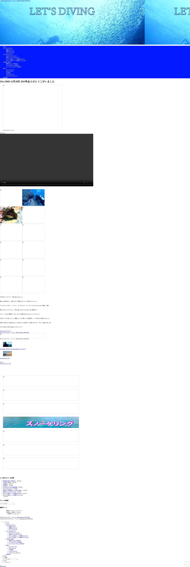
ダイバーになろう (10, 525)
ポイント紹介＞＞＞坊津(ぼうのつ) (12, 493)
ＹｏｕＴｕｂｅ (13, 546)
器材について (12, 526)
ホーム (8, 523)
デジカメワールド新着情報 (10, 487)
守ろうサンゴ (12, 548)
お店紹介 (5, 485)
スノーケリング (13, 529)
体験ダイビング (13, 528)
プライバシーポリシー (15, 552)
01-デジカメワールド (5, 331)
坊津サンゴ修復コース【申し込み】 (12, 490)
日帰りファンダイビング (9, 491)
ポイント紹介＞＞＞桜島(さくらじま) (13, 495)
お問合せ (5, 484)
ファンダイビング (7, 488)
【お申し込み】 (7, 482)
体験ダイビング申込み (15, 540)
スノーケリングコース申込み (16, 543)
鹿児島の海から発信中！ (9, 481)
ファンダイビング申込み (15, 542)
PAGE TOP (3, 566)
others (7, 545)
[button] (17, 559)
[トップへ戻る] (0, 565)
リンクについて (13, 551)
